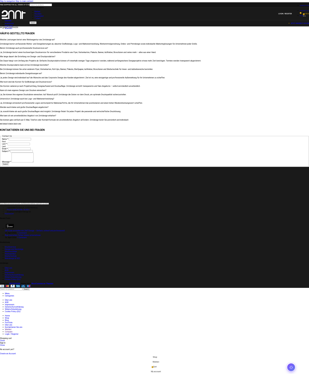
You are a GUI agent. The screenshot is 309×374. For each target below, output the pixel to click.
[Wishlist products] (295, 13)
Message (6, 162)
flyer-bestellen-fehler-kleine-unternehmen (23, 235)
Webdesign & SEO (12, 258)
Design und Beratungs (14, 249)
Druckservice (10, 247)
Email (5, 149)
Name (5, 139)
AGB (6, 270)
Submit (5, 164)
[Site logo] (13, 21)
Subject (6, 151)
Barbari (37, 11)
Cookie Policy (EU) (12, 279)
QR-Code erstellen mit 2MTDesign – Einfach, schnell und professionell (35, 230)
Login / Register (11, 334)
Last (4, 144)
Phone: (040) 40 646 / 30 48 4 (18, 210)
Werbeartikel (10, 254)
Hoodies (37, 14)
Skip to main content (24, 1)
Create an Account (8, 353)
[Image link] (24, 199)
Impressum (9, 214)
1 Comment (22, 233)
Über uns (8, 268)
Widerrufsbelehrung (13, 277)
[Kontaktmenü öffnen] (291, 367)
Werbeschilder (11, 251)
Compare (8, 332)
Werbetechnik (11, 256)
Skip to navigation (8, 1)
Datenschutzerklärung (14, 275)
